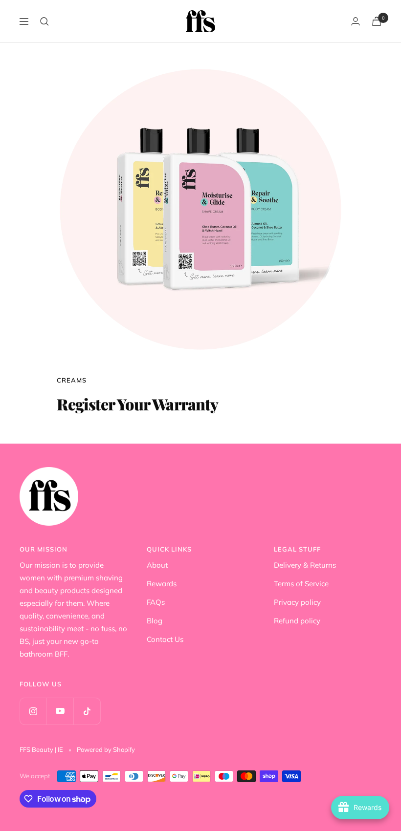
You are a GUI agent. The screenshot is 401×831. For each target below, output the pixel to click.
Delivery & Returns (305, 565)
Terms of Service (301, 583)
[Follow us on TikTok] (86, 711)
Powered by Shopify (106, 749)
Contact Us (165, 639)
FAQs (156, 602)
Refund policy (297, 620)
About (157, 565)
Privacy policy (297, 602)
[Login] (355, 21)
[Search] (44, 21)
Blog (154, 620)
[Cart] (376, 21)
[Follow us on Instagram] (33, 711)
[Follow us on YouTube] (59, 711)
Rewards (162, 583)
